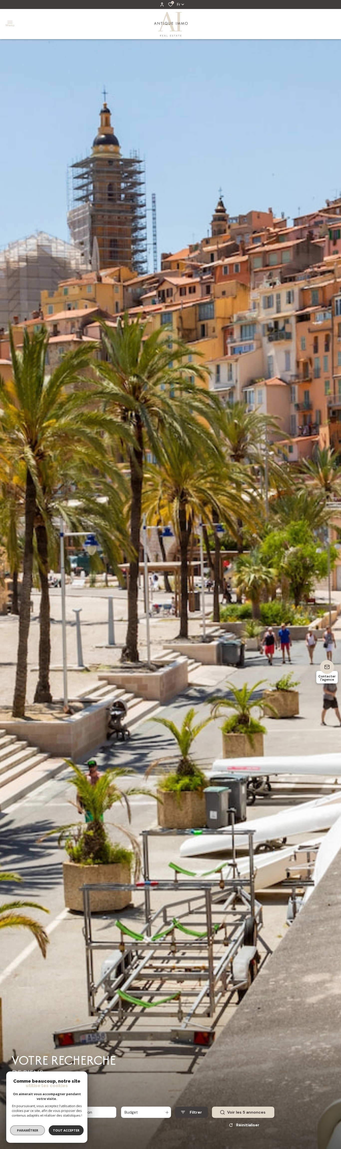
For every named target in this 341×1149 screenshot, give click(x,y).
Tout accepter (66, 1130)
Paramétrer (27, 1130)
